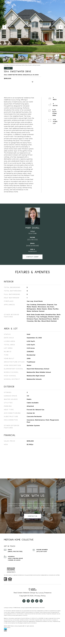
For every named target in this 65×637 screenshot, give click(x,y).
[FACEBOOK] (24, 601)
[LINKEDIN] (32, 601)
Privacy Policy (40, 596)
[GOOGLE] (41, 601)
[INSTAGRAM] (28, 601)
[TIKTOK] (36, 601)
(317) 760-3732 (32, 239)
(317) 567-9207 (41, 551)
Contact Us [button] (32, 516)
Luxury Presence (44, 593)
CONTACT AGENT (32, 257)
